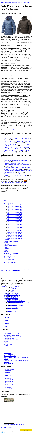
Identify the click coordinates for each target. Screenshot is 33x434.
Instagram (6, 298)
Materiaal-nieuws (17, 2)
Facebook (6, 292)
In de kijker (10, 290)
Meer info (3, 432)
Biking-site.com (8, 370)
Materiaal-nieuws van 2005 (14, 208)
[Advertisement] (10, 266)
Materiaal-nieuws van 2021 (14, 232)
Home (2, 2)
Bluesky (6, 318)
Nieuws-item (26, 2)
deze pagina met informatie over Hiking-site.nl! (16, 285)
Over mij (13, 299)
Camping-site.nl (8, 376)
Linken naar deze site (16, 304)
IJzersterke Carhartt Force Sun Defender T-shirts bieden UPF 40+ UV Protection (17, 168)
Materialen (8, 2)
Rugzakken (7, 247)
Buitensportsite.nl (8, 373)
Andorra (13, 296)
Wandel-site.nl (8, 389)
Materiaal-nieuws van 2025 (14, 238)
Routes (9, 286)
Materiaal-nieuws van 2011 (14, 217)
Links (5, 342)
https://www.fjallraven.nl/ (19, 129)
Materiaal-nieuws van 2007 (14, 211)
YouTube (6, 321)
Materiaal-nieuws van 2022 (14, 233)
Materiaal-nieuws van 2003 (14, 205)
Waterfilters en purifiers (10, 256)
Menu (2, 289)
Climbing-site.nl (8, 379)
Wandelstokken (8, 254)
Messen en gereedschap (10, 245)
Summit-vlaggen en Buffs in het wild (21, 302)
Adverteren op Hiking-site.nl (11, 333)
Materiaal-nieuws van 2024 (14, 236)
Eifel (12, 292)
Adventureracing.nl (9, 369)
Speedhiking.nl (8, 387)
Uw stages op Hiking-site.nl (11, 335)
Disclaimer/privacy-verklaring (9, 427)
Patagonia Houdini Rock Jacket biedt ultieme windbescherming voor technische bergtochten (16, 163)
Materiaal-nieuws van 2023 (14, 235)
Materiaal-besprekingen (10, 262)
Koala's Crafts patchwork (11, 363)
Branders (6, 239)
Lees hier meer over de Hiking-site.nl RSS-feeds (13, 182)
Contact (9, 311)
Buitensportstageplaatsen (14, 307)
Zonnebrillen (7, 257)
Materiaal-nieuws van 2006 (14, 209)
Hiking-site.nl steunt (9, 338)
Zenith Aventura (8, 354)
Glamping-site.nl (8, 381)
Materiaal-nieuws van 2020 (14, 230)
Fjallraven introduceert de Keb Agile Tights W (16, 138)
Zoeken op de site (12, 310)
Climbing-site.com (9, 378)
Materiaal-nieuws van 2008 (14, 212)
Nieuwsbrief (10, 308)
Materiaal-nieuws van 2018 (14, 227)
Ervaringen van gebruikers (11, 260)
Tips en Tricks (8, 344)
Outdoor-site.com (8, 384)
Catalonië (13, 289)
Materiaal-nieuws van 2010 (14, 215)
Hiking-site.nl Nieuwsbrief (11, 332)
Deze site (9, 298)
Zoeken (6, 347)
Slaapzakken (7, 250)
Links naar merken (9, 259)
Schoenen (6, 248)
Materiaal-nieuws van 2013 (14, 220)
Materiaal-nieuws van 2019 (14, 229)
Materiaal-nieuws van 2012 (14, 218)
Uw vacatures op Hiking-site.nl (12, 336)
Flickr (5, 301)
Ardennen (13, 287)
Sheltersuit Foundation (10, 356)
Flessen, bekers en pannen (11, 241)
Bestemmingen (11, 295)
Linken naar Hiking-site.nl (11, 339)
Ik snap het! (26, 430)
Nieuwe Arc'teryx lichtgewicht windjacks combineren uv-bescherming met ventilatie (15, 174)
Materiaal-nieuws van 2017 (14, 226)
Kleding (6, 242)
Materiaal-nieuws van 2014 (14, 221)
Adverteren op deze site (17, 301)
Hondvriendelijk (15, 293)
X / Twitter (7, 320)
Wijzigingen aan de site (17, 305)
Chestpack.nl (7, 353)
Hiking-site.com (8, 382)
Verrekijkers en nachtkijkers (11, 253)
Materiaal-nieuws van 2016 (14, 224)
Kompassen (7, 244)
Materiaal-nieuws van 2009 (14, 214)
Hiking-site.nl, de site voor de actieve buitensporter (15, 269)
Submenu (3, 200)
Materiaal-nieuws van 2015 (14, 223)
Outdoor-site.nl (8, 386)
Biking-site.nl (7, 372)
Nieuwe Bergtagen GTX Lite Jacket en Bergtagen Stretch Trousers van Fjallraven (17, 148)
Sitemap (9, 307)
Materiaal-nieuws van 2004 (14, 206)
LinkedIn (6, 325)
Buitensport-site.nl (9, 375)
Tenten (6, 251)
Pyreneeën (13, 290)
